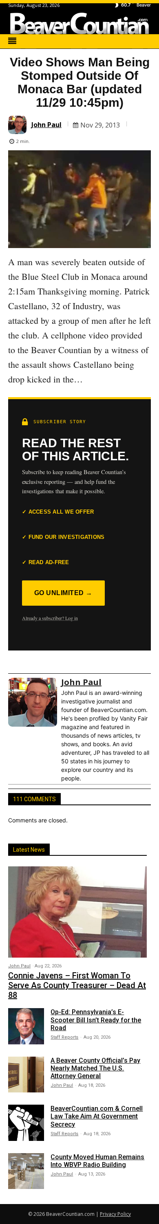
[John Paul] (18, 125)
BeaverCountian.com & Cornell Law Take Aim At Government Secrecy (97, 1116)
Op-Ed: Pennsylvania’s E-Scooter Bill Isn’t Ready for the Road (96, 1019)
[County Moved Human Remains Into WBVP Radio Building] (26, 1171)
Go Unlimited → (63, 592)
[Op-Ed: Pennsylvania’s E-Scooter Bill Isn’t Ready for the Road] (26, 1026)
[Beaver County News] (79, 23)
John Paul (46, 124)
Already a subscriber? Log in (50, 618)
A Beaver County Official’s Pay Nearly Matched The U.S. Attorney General (95, 1068)
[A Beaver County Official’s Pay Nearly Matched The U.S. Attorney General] (26, 1074)
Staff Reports (64, 1037)
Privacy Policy (115, 1214)
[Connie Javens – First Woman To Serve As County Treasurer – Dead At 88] (77, 912)
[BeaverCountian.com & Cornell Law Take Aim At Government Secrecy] (26, 1122)
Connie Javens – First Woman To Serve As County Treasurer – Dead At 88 (77, 985)
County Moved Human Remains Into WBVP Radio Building (97, 1161)
